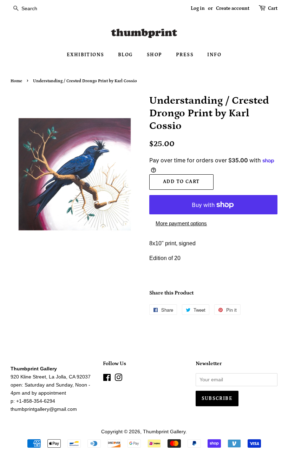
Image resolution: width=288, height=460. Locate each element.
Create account (232, 8)
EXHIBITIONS (85, 55)
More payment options (181, 223)
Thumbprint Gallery (164, 431)
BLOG (125, 55)
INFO (214, 55)
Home (16, 81)
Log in (198, 8)
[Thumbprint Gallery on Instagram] (118, 379)
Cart (272, 8)
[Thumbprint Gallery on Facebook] (107, 379)
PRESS (185, 55)
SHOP (154, 55)
